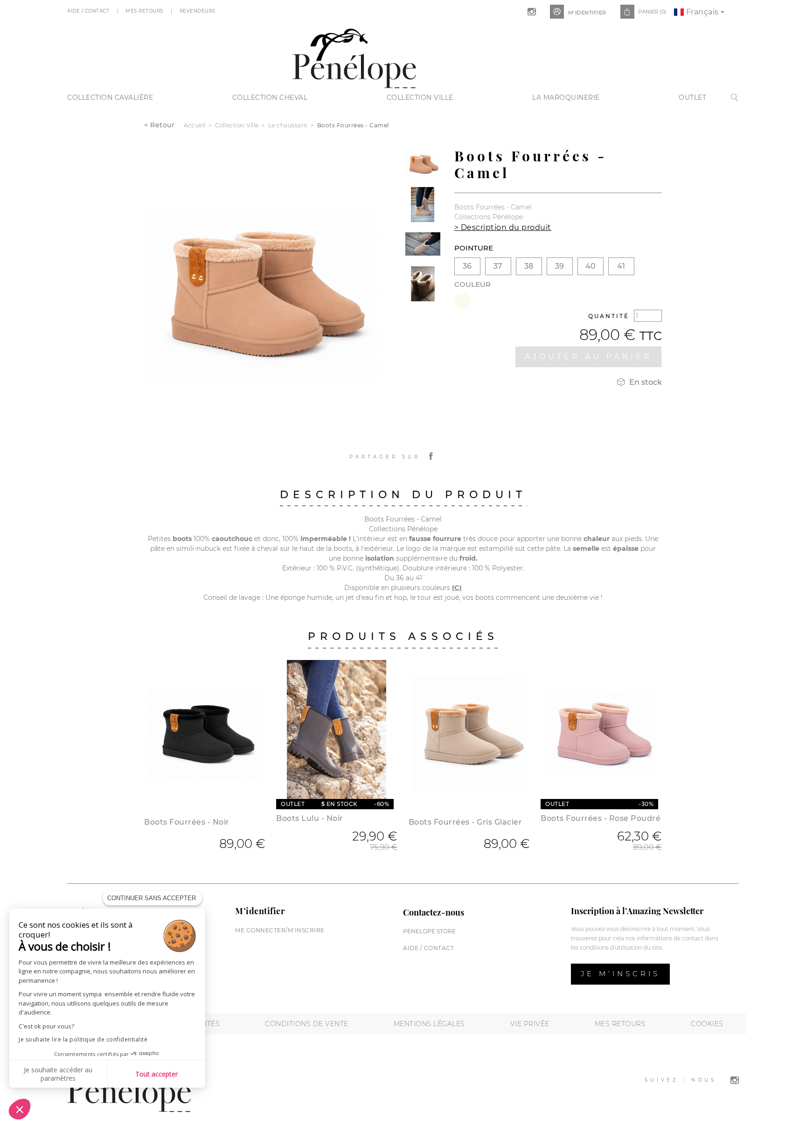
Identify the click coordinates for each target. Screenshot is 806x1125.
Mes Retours (145, 11)
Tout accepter (156, 1073)
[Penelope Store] (354, 57)
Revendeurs (198, 11)
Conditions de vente (306, 1024)
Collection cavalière (110, 97)
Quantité (608, 315)
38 (528, 266)
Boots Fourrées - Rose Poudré (600, 818)
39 (559, 266)
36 (467, 266)
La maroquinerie (566, 97)
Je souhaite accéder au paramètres (58, 1074)
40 (590, 266)
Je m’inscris (620, 973)
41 (621, 266)
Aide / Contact (89, 11)
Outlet (692, 97)
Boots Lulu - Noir (309, 818)
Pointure (473, 247)
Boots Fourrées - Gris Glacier (465, 822)
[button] (19, 1109)
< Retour (159, 125)
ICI (457, 587)
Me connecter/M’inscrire (280, 930)
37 (497, 266)
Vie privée (529, 1024)
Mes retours (620, 1024)
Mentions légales (429, 1024)
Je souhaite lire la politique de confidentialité (83, 1039)
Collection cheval (270, 97)
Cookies (707, 1024)
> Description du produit (502, 227)
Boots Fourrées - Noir (186, 822)
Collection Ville (420, 97)
